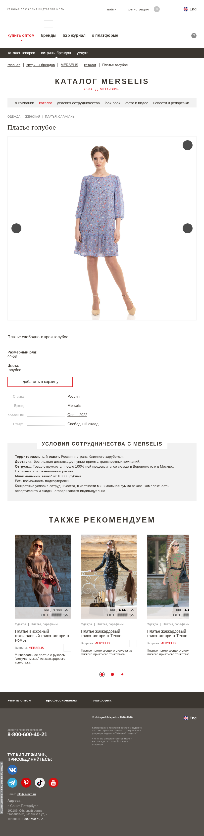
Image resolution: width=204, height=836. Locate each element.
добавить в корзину (40, 382)
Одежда (13, 116)
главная (13, 65)
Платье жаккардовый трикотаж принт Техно (101, 633)
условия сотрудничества (78, 103)
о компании (24, 103)
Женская (32, 116)
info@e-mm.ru (26, 794)
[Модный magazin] (20, 24)
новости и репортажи (171, 103)
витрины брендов (56, 53)
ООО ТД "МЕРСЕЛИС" (102, 89)
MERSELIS (69, 65)
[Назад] (16, 228)
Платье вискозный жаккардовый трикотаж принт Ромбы (42, 635)
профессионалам (61, 700)
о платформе (105, 35)
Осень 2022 (77, 415)
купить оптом (21, 35)
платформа (101, 700)
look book (112, 103)
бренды (48, 35)
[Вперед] (188, 228)
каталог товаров (21, 53)
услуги (82, 53)
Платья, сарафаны (60, 116)
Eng (193, 9)
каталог (90, 65)
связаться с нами (48, 24)
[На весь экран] (188, 145)
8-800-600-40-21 (27, 734)
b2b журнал (74, 35)
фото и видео (136, 103)
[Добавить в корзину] (67, 648)
